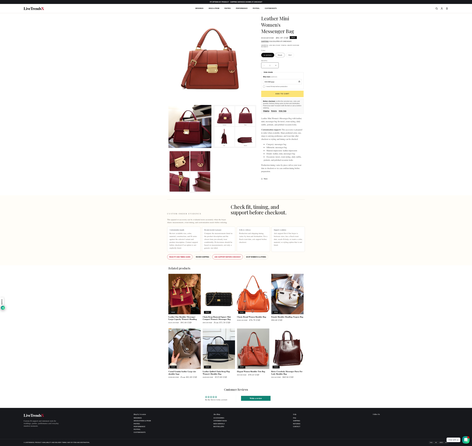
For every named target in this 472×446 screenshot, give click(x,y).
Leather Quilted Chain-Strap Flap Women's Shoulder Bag (216, 372)
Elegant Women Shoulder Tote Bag (251, 371)
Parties (227, 8)
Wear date (270, 77)
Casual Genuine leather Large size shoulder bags (182, 372)
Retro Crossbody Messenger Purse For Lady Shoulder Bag (286, 372)
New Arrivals (219, 424)
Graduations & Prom (142, 421)
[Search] (436, 8)
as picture (268, 55)
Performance (242, 8)
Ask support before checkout (227, 257)
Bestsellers (218, 426)
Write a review (256, 398)
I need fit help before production (277, 86)
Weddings (199, 8)
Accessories (218, 418)
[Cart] (446, 8)
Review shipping (202, 257)
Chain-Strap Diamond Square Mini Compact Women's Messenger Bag (217, 318)
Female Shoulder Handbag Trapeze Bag (287, 317)
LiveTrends (34, 8)
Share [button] (266, 179)
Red (291, 55)
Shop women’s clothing (256, 257)
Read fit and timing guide (179, 257)
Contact (296, 426)
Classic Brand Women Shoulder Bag (251, 317)
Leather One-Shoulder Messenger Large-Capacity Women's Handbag (182, 318)
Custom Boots (271, 8)
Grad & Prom (214, 8)
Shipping (265, 41)
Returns (274, 111)
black (280, 55)
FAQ (294, 418)
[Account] (441, 8)
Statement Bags (220, 421)
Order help (282, 111)
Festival (256, 8)
